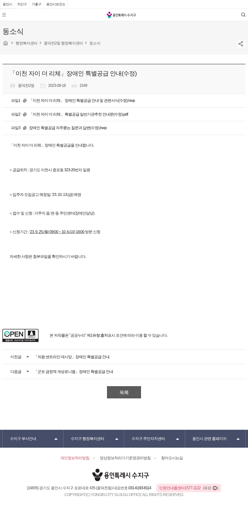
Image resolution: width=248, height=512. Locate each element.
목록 (124, 392)
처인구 (22, 4)
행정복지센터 (87, 439)
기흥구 (36, 4)
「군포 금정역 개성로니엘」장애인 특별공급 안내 (73, 372)
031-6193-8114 (140, 488)
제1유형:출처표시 (101, 335)
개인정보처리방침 (74, 458)
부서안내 (23, 439)
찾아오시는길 (172, 458)
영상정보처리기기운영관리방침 (125, 458)
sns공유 (241, 43)
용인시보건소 (55, 4)
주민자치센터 (148, 439)
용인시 (7, 4)
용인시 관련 (209, 439)
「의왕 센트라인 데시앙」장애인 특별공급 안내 (71, 357)
